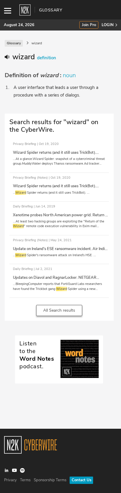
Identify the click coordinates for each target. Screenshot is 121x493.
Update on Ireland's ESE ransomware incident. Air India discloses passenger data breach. (60, 251)
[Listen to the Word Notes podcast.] (59, 376)
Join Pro (89, 25)
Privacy (10, 480)
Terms (25, 480)
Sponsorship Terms (50, 480)
